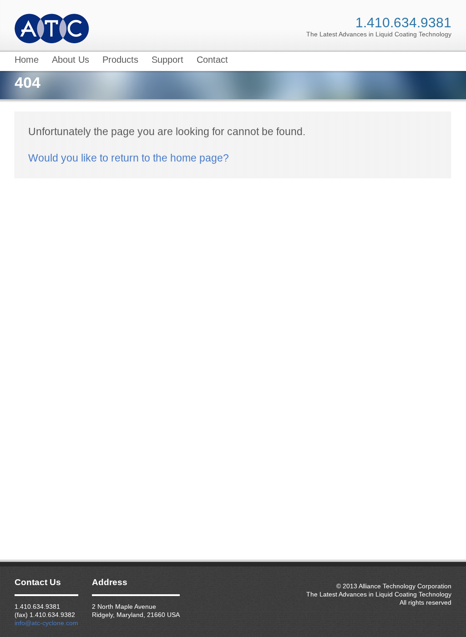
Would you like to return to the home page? (128, 158)
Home (27, 60)
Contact (212, 60)
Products (120, 60)
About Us (70, 60)
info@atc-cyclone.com (46, 623)
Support (167, 60)
